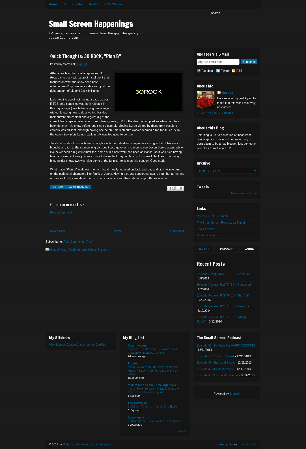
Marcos (227, 92)
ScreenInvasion (138, 417)
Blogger (234, 393)
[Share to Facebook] (182, 188)
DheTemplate (224, 444)
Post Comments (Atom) (79, 241)
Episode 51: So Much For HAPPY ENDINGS (226, 345)
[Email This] (169, 188)
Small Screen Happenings (91, 24)
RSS (239, 70)
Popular (226, 248)
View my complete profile (215, 112)
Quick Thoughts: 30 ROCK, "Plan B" (85, 56)
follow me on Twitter (244, 193)
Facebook (208, 70)
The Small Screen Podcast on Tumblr (221, 222)
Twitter (225, 70)
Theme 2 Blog (248, 444)
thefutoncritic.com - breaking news (152, 385)
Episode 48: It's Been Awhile (215, 369)
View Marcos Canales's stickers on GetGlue (77, 344)
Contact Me (73, 4)
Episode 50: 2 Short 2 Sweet (215, 356)
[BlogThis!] (173, 188)
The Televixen (206, 229)
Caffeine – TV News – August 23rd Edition (153, 406)
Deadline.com (137, 345)
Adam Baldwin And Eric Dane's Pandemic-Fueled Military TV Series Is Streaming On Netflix (153, 371)
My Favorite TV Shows (105, 4)
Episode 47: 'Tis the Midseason (217, 375)
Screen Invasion (207, 235)
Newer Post (57, 231)
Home (53, 4)
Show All (182, 431)
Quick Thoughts (78, 186)
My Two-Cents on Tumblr (213, 216)
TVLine (133, 363)
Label (249, 248)
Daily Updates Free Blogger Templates (88, 444)
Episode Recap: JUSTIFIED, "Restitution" (224, 274)
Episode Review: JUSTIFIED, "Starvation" (224, 284)
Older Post (177, 231)
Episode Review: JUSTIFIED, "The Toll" (223, 295)
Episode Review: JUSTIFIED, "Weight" (222, 306)
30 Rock (58, 186)
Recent (203, 248)
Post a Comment (61, 212)
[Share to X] (177, 188)
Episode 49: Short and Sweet (216, 362)
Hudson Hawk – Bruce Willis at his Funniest (154, 421)
